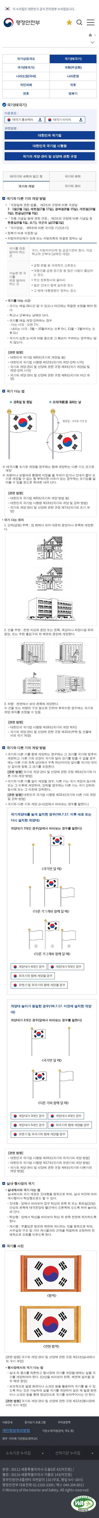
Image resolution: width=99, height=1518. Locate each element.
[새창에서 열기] (83, 1505)
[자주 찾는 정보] (69, 22)
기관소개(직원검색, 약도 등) (58, 1431)
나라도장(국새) (26, 76)
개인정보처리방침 (16, 1430)
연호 (26, 93)
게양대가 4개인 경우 (31, 966)
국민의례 (26, 85)
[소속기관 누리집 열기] (24, 1453)
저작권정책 (64, 1422)
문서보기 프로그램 (35, 1422)
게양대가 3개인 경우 (31, 1116)
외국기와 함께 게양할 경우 (35, 975)
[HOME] (90, 35)
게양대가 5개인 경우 (69, 966)
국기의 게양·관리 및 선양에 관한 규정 (50, 156)
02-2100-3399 (43, 1484)
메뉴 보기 (92, 42)
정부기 (73, 93)
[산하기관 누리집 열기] (74, 1453)
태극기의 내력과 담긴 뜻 (26, 176)
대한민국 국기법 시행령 (50, 146)
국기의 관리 (73, 186)
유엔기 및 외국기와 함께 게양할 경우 (42, 985)
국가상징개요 (26, 58)
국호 (73, 85)
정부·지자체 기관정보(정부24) (20, 1439)
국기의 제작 (73, 176)
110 (48, 1479)
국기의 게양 (26, 186)
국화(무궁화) (73, 67)
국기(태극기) (73, 58)
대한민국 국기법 (49, 135)
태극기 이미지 (62, 119)
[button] (79, 22)
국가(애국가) (25, 67)
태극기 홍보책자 (22, 119)
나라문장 (73, 76)
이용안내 (7, 1422)
